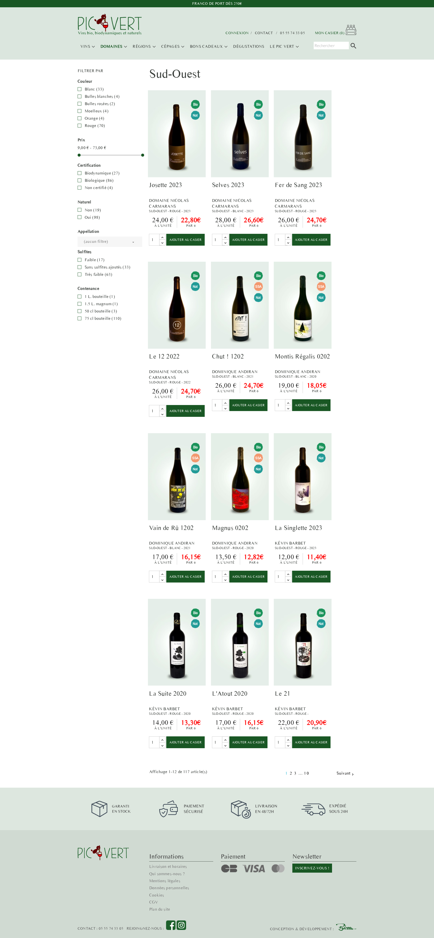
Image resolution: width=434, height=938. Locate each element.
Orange (94, 118)
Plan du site (159, 909)
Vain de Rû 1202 (171, 527)
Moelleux (96, 110)
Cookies (156, 895)
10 (306, 773)
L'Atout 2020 (229, 693)
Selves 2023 (228, 185)
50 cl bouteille (101, 311)
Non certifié (99, 187)
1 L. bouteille (100, 296)
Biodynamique (102, 172)
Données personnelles (169, 887)
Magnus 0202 (230, 527)
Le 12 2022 (164, 356)
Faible (95, 259)
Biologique (99, 180)
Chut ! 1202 (228, 356)
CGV (153, 902)
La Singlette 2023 (298, 527)
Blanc (94, 89)
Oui (92, 217)
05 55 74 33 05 (292, 33)
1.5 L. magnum (101, 303)
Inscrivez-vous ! (312, 868)
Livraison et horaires (168, 866)
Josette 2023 (165, 185)
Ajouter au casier (185, 240)
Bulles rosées (100, 103)
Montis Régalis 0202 (302, 356)
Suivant (346, 773)
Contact (264, 33)
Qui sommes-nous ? (167, 873)
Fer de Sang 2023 (298, 185)
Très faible (99, 274)
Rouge (95, 125)
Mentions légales (164, 880)
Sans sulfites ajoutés (107, 267)
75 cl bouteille (103, 318)
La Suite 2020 (167, 693)
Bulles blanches (102, 96)
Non (93, 209)
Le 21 (282, 693)
